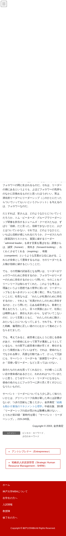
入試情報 (7, 504)
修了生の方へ (10, 517)
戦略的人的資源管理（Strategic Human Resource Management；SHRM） (31, 464)
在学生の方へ (10, 498)
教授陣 (6, 511)
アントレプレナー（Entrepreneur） (31, 451)
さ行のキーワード (30, 436)
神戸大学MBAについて (15, 491)
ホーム (6, 484)
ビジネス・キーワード (32, 433)
